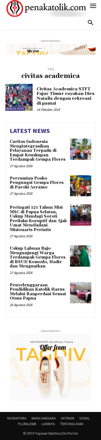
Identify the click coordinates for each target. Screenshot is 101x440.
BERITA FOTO (15, 109)
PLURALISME (27, 424)
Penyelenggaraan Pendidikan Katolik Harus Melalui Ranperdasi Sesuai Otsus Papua (38, 292)
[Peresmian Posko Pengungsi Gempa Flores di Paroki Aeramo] (80, 186)
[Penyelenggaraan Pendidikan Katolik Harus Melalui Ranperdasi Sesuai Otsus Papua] (80, 292)
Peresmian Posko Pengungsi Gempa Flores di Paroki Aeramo (37, 183)
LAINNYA (48, 424)
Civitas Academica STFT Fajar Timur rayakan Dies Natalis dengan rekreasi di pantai (66, 96)
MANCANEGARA (44, 418)
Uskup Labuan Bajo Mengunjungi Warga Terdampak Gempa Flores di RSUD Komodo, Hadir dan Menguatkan (37, 257)
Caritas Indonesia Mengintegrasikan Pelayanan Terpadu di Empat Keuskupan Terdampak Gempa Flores (38, 150)
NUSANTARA (16, 418)
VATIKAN (67, 418)
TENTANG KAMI (71, 424)
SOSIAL (84, 418)
